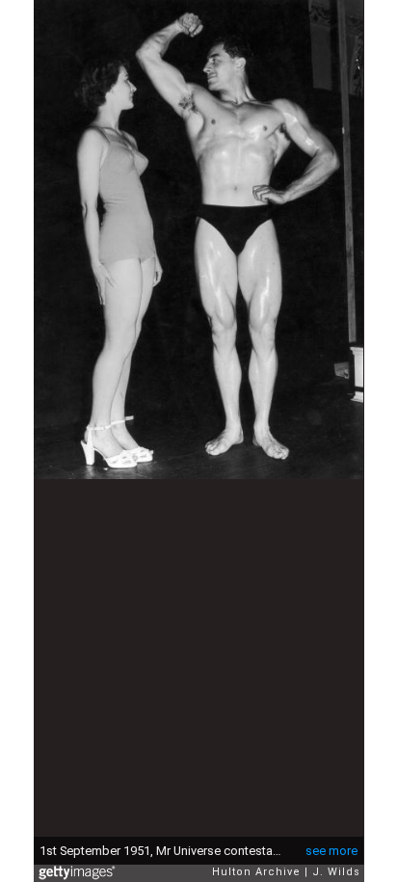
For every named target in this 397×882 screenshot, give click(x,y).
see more (331, 850)
